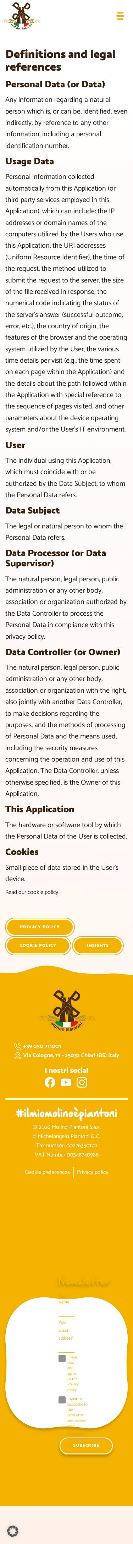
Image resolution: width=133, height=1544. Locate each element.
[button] (13, 1531)
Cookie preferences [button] (47, 1172)
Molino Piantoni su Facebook (50, 1082)
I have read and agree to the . (73, 1374)
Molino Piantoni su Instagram (82, 1082)
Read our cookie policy (31, 892)
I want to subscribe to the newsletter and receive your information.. (77, 1415)
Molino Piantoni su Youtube (66, 1082)
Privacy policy (40, 927)
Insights (98, 945)
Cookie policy (38, 945)
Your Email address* (66, 1330)
